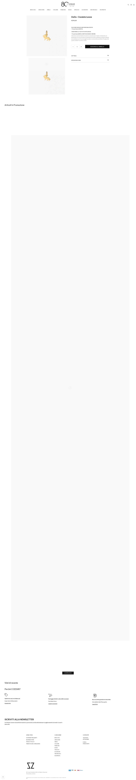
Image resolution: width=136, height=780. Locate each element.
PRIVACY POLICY (30, 741)
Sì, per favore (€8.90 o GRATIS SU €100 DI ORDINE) (83, 33)
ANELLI (56, 741)
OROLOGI (57, 749)
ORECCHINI (57, 739)
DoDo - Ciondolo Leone (81, 17)
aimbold (33, 773)
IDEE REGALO (58, 753)
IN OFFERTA (57, 755)
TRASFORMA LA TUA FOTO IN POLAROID (81, 31)
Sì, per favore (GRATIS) (77, 29)
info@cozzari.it (86, 743)
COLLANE (57, 743)
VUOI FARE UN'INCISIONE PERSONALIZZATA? (82, 27)
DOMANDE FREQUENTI (31, 737)
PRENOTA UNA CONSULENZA (33, 743)
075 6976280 (86, 739)
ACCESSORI (57, 751)
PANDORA (57, 745)
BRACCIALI (57, 737)
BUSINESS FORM (30, 739)
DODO (56, 747)
